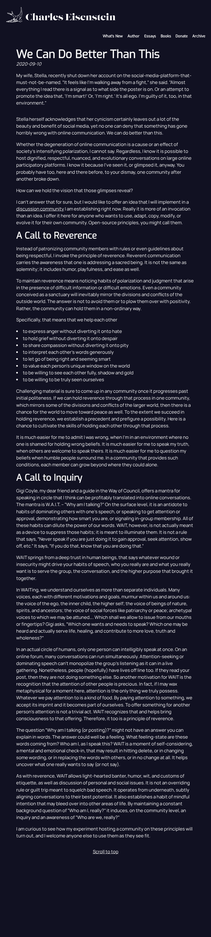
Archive (198, 36)
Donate (182, 36)
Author (133, 36)
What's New (113, 36)
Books (166, 36)
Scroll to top (105, 851)
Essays (150, 36)
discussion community (40, 209)
